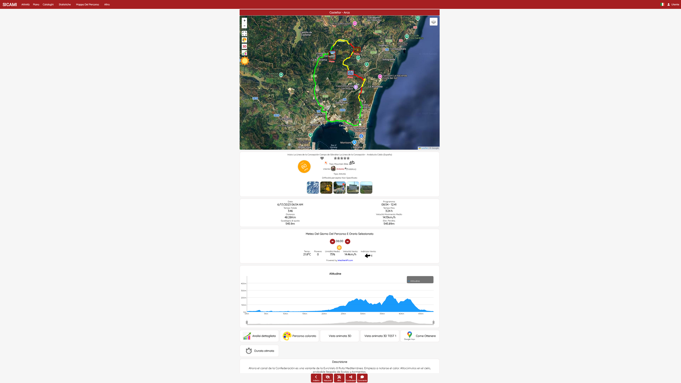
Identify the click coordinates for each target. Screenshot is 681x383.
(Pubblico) (351, 169)
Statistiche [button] (65, 4)
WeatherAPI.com (345, 260)
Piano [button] (36, 4)
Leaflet (424, 148)
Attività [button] (25, 4)
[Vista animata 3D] (244, 46)
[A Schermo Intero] (244, 33)
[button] (673, 4)
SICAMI (10, 4)
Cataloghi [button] (48, 4)
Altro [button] (107, 4)
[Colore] (244, 40)
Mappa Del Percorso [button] (87, 4)
